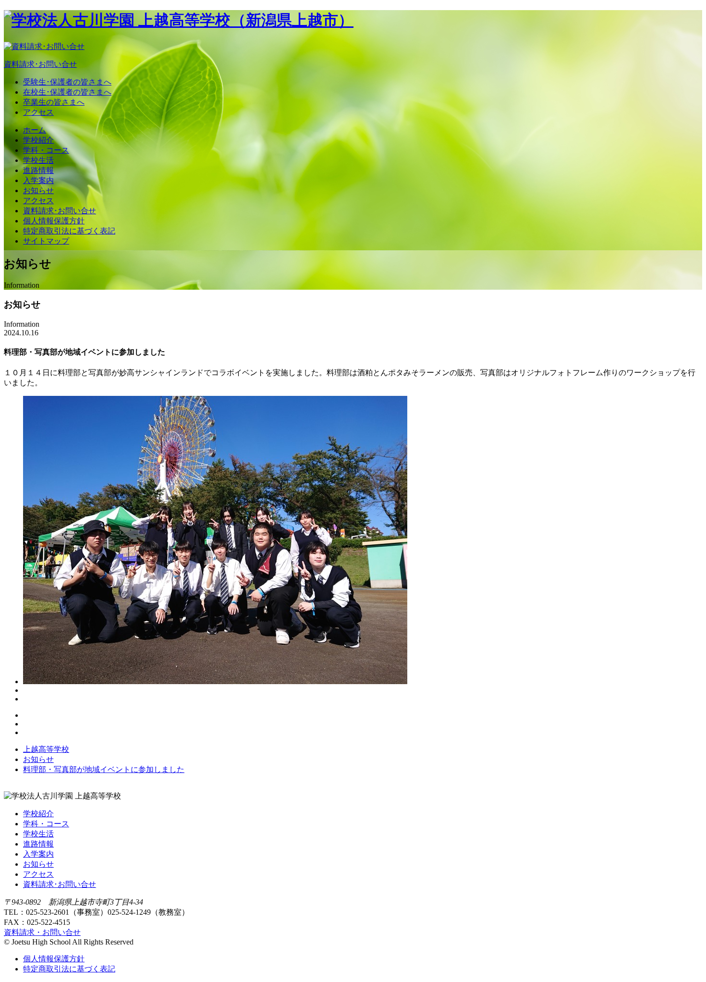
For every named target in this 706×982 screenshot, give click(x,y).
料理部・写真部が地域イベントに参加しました (103, 769)
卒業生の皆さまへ (54, 102)
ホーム (34, 130)
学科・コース (46, 150)
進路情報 (38, 170)
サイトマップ (46, 241)
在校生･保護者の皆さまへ (67, 92)
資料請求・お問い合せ (42, 932)
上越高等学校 (46, 749)
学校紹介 (38, 140)
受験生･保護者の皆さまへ (67, 82)
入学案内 (38, 180)
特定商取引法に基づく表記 (69, 231)
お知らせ (38, 190)
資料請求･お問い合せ (59, 211)
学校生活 (38, 160)
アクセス (38, 112)
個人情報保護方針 (54, 221)
